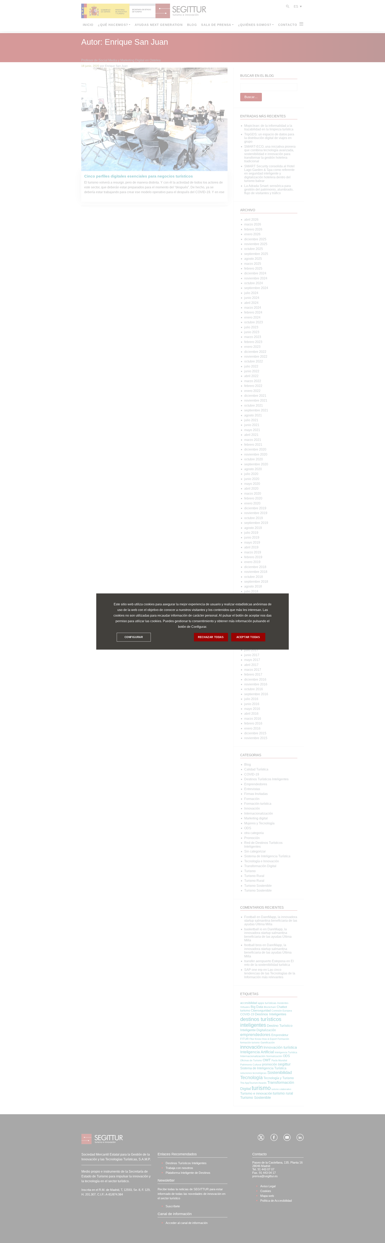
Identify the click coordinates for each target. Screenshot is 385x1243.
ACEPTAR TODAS (248, 637)
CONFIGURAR (134, 637)
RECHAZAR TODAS (211, 637)
